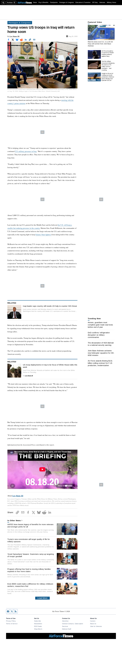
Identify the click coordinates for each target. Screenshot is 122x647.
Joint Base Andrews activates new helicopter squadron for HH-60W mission (101, 353)
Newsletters (38, 624)
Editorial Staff (66, 629)
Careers (92, 621)
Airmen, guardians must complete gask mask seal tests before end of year (100, 324)
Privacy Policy (11, 621)
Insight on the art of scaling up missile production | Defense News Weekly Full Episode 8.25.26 (108, 77)
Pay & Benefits (43, 2)
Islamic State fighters (43, 234)
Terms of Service (11, 624)
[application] (101, 32)
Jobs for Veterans (96, 626)
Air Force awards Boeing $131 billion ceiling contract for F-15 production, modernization (100, 363)
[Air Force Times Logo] (25, 2)
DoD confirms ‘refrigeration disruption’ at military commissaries (99, 335)
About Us (93, 624)
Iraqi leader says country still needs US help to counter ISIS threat (50, 306)
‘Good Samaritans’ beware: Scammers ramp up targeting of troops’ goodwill (30, 555)
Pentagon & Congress (66, 2)
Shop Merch (38, 629)
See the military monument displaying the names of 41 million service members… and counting (108, 66)
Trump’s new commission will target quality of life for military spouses (28, 540)
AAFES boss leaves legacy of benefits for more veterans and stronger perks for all (30, 525)
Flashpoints (54, 2)
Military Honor (111, 2)
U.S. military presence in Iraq (25, 151)
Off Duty (95, 2)
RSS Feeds (38, 626)
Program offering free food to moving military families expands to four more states (29, 570)
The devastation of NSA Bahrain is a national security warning (101, 344)
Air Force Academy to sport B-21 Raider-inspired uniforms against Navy (108, 53)
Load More (42, 598)
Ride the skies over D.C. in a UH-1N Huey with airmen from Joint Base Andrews (100, 44)
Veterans (102, 2)
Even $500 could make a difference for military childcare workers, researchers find (30, 585)
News (35, 2)
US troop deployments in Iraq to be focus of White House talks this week (50, 366)
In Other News (14, 521)
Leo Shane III (14, 36)
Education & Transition (82, 2)
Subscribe (37, 621)
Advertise (65, 621)
